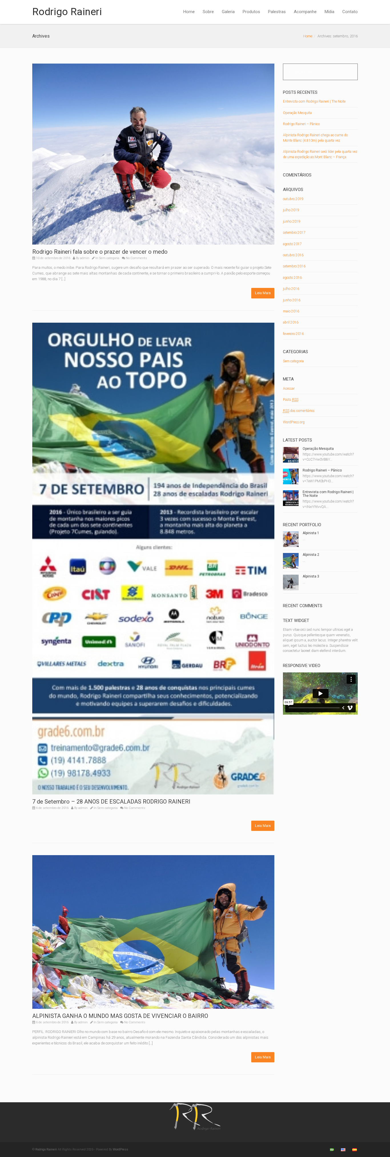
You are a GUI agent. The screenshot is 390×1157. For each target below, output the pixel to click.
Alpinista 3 (311, 576)
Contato (350, 11)
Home (189, 11)
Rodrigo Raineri (67, 12)
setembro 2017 (294, 233)
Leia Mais (263, 293)
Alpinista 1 (311, 533)
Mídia (329, 11)
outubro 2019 (293, 199)
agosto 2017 (292, 244)
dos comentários (299, 411)
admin (84, 258)
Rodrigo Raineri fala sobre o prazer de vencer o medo (100, 251)
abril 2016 (290, 322)
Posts (290, 400)
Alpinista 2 (311, 555)
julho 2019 (291, 210)
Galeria (228, 11)
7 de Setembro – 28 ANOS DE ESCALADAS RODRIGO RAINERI (111, 801)
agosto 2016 (292, 278)
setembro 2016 (294, 266)
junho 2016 (291, 300)
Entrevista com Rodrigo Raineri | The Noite (314, 101)
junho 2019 (291, 221)
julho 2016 (291, 289)
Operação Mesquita (297, 113)
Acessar (289, 389)
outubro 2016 (293, 255)
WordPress (120, 1149)
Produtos (251, 11)
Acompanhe (305, 11)
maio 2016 (291, 311)
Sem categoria (109, 258)
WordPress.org (294, 422)
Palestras (277, 11)
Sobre (208, 11)
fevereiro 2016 (293, 334)
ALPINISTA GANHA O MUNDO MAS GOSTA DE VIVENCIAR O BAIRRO (120, 1015)
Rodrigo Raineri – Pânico (301, 124)
